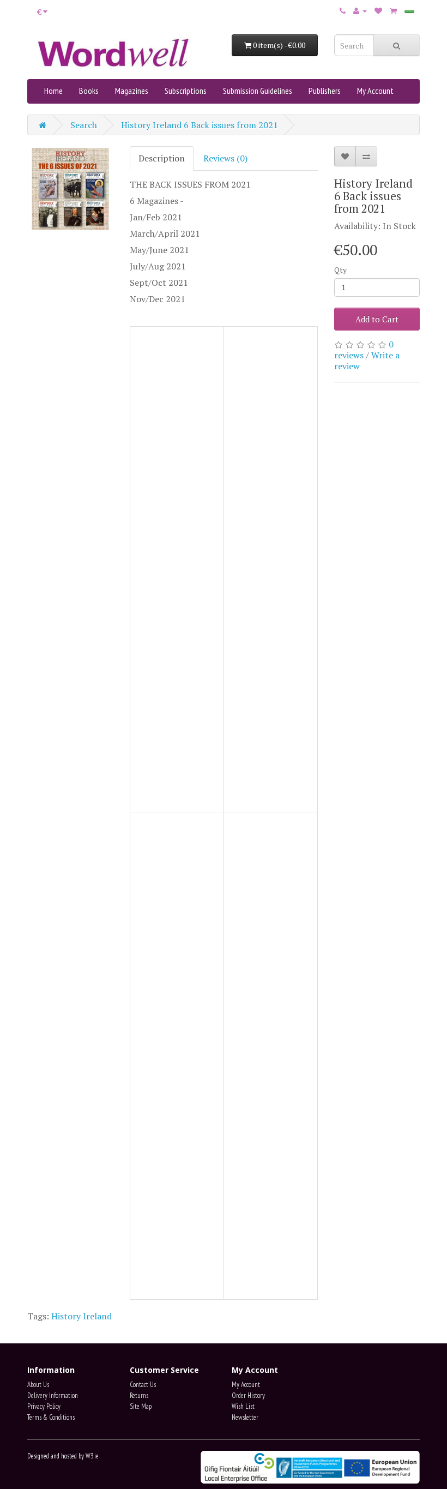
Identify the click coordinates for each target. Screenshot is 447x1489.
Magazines (131, 90)
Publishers (325, 90)
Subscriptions (186, 90)
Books (89, 90)
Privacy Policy (44, 1406)
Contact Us (143, 1384)
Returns (139, 1395)
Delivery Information (52, 1395)
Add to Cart (376, 319)
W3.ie (92, 1456)
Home (53, 90)
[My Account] (360, 10)
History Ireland (81, 1316)
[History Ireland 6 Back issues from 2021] (70, 189)
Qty (340, 270)
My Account (375, 90)
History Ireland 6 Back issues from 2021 (199, 125)
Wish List (243, 1406)
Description (161, 158)
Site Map (141, 1406)
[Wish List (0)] (378, 10)
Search (83, 125)
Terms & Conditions (51, 1417)
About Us (38, 1384)
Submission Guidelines (257, 90)
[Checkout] (409, 11)
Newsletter (245, 1417)
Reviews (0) (225, 158)
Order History (248, 1395)
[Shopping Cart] (393, 10)
